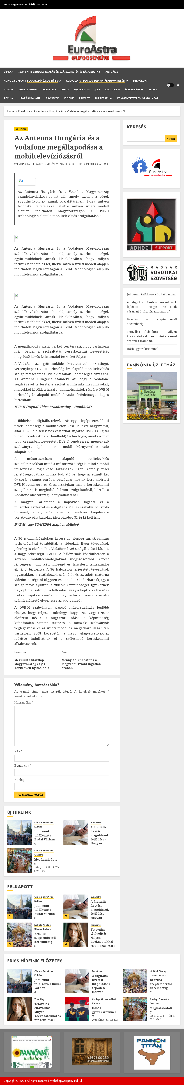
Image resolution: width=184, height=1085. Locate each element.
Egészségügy (28, 89)
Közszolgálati (108, 999)
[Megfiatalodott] (19, 860)
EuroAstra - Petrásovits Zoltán (36, 164)
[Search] (178, 85)
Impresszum (103, 98)
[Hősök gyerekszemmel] (77, 1009)
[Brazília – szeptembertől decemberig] (19, 935)
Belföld (139, 80)
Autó (65, 89)
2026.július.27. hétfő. (46, 867)
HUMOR (8, 89)
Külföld (95, 80)
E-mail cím (22, 765)
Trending (96, 925)
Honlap (19, 780)
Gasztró (49, 89)
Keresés (136, 127)
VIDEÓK (69, 98)
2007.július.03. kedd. (71, 164)
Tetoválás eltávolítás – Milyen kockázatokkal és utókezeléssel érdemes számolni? (103, 942)
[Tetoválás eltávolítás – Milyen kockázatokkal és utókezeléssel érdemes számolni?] (75, 935)
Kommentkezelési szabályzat (137, 98)
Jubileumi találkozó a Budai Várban (44, 835)
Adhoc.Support (31, 80)
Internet (80, 89)
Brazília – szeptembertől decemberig (45, 938)
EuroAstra (21, 128)
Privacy (84, 98)
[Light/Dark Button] (170, 85)
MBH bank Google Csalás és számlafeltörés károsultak (59, 72)
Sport (152, 89)
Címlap (8, 72)
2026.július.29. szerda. (105, 1020)
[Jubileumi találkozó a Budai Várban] (19, 832)
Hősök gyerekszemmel (142, 349)
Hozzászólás (23, 702)
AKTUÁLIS (111, 72)
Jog (97, 89)
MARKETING (132, 89)
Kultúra (111, 89)
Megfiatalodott (45, 859)
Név (18, 751)
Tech (7, 98)
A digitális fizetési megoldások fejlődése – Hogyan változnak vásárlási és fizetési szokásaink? (100, 843)
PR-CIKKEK (52, 98)
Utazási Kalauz (29, 98)
